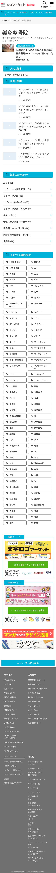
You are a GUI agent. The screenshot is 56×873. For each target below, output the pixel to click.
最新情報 (13, 451)
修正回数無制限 (34, 701)
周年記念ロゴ (15, 415)
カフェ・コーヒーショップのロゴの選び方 (37, 845)
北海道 (37, 404)
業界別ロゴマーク (11, 718)
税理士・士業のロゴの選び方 (34, 830)
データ (37, 318)
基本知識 (38, 421)
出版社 (12, 404)
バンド (37, 335)
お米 (36, 291)
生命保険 (13, 469)
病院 (36, 469)
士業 (11, 427)
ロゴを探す (44, 7)
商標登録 (7, 705)
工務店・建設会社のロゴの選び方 (36, 859)
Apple (36, 273)
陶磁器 (12, 510)
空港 (36, 475)
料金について (9, 693)
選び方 (12, 504)
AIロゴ (12, 273)
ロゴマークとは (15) (13, 195)
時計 (36, 445)
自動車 (12, 493)
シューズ (13, 312)
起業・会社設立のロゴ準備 (35, 810)
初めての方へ (9, 680)
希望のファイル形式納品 (37, 718)
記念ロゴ (13, 498)
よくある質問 (9, 714)
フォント (13, 347)
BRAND (13, 279)
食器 (36, 516)
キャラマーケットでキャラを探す (29, 610)
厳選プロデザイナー (36, 684)
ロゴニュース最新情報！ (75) (17, 189)
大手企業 (38, 427)
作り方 (12, 398)
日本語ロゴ (14, 445)
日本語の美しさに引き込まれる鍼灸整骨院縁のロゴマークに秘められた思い (34, 53)
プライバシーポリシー (36, 779)
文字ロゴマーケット (12, 751)
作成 (36, 398)
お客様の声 (8, 688)
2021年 (37, 262)
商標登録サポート (35, 723)
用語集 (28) (8, 241)
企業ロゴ (38, 392)
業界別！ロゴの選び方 (13, 783)
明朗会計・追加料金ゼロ (37, 688)
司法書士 (13, 410)
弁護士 (37, 433)
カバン (37, 297)
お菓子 (12, 297)
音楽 (36, 510)
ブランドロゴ (40, 347)
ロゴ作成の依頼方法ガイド (34, 804)
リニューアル (15, 365)
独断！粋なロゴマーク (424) (16, 234)
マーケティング (40, 353)
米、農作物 (14, 487)
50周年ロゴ (14, 267)
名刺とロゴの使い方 (33, 817)
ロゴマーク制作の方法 (13, 770)
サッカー (38, 303)
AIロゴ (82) (8, 182)
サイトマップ (33, 788)
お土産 (12, 291)
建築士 (12, 433)
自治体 (37, 493)
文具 (11, 439)
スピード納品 (33, 710)
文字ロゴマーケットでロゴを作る (29, 565)
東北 (36, 457)
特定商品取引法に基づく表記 (35, 773)
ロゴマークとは (40, 380)
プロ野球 (13, 353)
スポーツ (13, 318)
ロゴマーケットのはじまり (35, 762)
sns (11, 285)
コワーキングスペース (15, 305)
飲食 (36, 522)
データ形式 (14, 324)
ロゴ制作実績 (9, 727)
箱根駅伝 (13, 481)
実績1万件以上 (33, 714)
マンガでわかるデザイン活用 (10, 736)
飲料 (11, 522)
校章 (11, 463)
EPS (36, 279)
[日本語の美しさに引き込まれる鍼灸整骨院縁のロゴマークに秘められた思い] (8, 50)
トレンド (38, 330)
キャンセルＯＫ (34, 705)
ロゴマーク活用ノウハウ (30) (17, 208)
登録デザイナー (10, 710)
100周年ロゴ (15, 262)
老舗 (36, 487)
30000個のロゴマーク (36, 680)
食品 (11, 516)
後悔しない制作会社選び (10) (17, 221)
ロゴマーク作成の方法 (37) (16, 202)
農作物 (37, 498)
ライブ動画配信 (16, 359)
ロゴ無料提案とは (33, 797)
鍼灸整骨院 (39, 504)
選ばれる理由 (9, 701)
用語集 (6, 778)
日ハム (37, 439)
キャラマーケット (11, 746)
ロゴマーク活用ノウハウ (13, 774)
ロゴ (11, 374)
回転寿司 (13, 421)
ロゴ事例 (13, 386)
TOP (5, 20)
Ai (35, 267)
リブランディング (40, 367)
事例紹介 (13, 392)
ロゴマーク (14, 380)
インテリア (39, 285)
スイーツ (38, 312)
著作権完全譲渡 (34, 693)
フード (12, 341)
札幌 (11, 457)
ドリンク (13, 330)
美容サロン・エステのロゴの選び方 (36, 836)
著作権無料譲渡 (10, 697)
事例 (36, 386)
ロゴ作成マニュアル (12, 731)
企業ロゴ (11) (9, 215)
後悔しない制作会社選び (13, 761)
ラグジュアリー (40, 359)
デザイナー (39, 324)
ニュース (13, 335)
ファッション (40, 341)
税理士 (12, 475)
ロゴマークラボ (15, 20)
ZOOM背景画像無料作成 (13, 742)
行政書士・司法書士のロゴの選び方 (36, 852)
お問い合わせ (9, 723)
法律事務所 (39, 463)
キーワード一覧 (34, 783)
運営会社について (35, 768)
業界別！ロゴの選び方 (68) (16, 228)
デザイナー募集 (34, 792)
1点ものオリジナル (35, 697)
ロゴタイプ (39, 374)
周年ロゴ (38, 410)
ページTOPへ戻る (29, 663)
